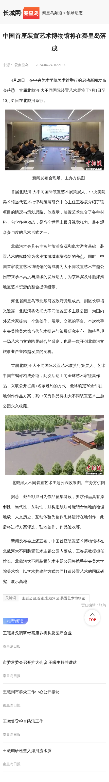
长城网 (12, 13)
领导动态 (74, 13)
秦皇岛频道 (52, 13)
